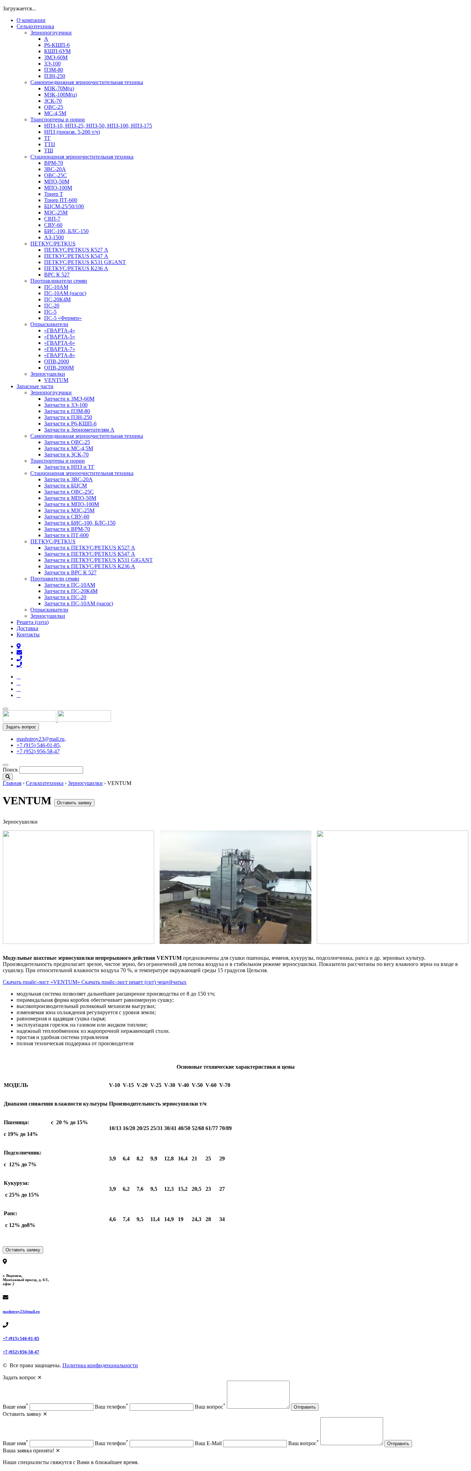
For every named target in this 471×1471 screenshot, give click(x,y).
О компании (31, 20)
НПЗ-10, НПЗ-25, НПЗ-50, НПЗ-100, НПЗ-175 (98, 126)
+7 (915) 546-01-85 (21, 1338)
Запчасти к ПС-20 (65, 597)
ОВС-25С (55, 175)
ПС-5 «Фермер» (63, 318)
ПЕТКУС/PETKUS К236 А (76, 268)
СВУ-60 (53, 225)
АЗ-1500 (54, 237)
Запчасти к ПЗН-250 (68, 417)
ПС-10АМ (56, 287)
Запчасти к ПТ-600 (66, 535)
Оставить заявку (74, 802)
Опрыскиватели (49, 324)
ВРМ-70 (53, 163)
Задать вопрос (21, 726)
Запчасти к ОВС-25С (69, 492)
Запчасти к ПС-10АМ (69, 585)
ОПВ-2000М (59, 368)
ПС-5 (50, 312)
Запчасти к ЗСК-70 (66, 454)
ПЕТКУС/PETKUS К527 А (76, 250)
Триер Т (53, 194)
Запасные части (35, 386)
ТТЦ (49, 144)
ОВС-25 (53, 107)
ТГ (47, 138)
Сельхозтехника (35, 26)
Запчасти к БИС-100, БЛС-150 (80, 523)
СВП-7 (52, 219)
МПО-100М (58, 188)
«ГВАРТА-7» (59, 349)
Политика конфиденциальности (100, 1365)
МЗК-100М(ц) (60, 95)
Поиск (10, 770)
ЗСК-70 (53, 101)
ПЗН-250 (54, 76)
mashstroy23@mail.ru (21, 1311)
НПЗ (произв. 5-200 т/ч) (72, 132)
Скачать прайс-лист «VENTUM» (42, 982)
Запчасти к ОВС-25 (67, 442)
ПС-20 (51, 306)
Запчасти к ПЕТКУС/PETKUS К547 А (89, 554)
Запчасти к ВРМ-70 (67, 529)
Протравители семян (54, 579)
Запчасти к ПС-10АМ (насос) (78, 603)
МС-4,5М (55, 113)
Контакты (28, 634)
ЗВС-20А (55, 169)
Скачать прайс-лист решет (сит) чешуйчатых (134, 982)
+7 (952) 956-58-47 (38, 751)
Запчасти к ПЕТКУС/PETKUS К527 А (89, 548)
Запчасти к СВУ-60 (66, 517)
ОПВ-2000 (56, 361)
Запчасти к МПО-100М (71, 504)
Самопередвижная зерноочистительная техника (86, 82)
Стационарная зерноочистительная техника (81, 157)
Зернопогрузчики (51, 33)
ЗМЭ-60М (56, 57)
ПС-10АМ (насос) (65, 293)
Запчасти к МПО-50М (70, 498)
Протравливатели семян (58, 281)
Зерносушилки (47, 374)
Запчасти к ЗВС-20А (68, 479)
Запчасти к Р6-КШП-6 (70, 423)
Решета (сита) (33, 622)
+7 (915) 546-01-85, (39, 745)
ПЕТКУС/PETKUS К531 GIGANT (85, 262)
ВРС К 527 (57, 275)
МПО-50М (56, 181)
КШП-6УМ (57, 51)
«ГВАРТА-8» (59, 355)
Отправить (305, 1407)
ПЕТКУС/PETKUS (53, 243)
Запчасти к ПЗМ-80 (67, 411)
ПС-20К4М (57, 299)
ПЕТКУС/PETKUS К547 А (76, 256)
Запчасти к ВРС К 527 (70, 572)
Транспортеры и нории (57, 119)
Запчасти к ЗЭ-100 (66, 405)
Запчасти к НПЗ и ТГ (69, 467)
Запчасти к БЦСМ (65, 485)
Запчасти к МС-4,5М (68, 448)
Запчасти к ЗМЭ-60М (69, 399)
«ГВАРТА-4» (59, 330)
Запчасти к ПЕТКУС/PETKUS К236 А (89, 566)
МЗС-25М (56, 212)
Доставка (27, 628)
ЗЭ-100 (52, 64)
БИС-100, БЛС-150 (66, 231)
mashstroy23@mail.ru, (41, 739)
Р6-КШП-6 (57, 45)
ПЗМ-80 (53, 70)
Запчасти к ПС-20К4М (71, 591)
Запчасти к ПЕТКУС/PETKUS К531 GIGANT (98, 560)
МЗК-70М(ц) (59, 88)
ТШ (48, 150)
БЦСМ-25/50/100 (64, 206)
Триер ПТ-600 (60, 200)
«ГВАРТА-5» (59, 337)
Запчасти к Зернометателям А (79, 430)
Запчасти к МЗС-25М (69, 510)
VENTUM (56, 380)
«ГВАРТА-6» (59, 343)
